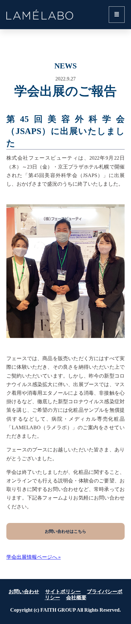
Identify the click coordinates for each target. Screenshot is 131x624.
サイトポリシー (63, 591)
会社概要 (76, 597)
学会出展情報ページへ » (33, 557)
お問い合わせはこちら (65, 531)
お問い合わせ (24, 591)
